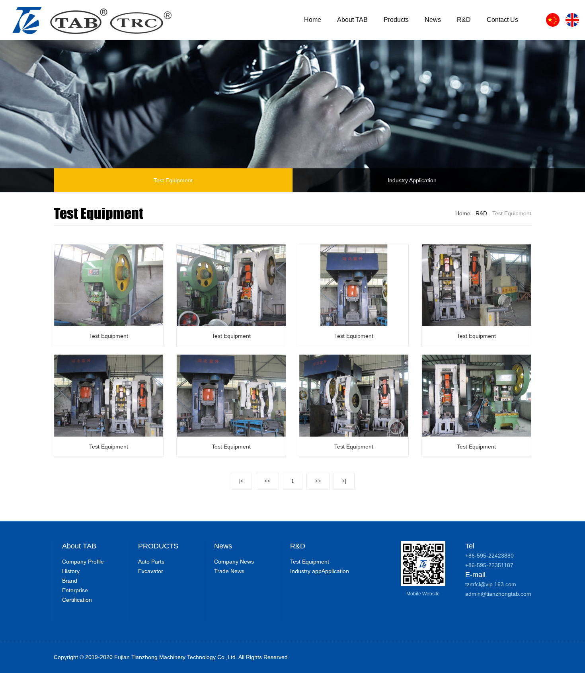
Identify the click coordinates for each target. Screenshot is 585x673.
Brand (69, 580)
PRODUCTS (158, 546)
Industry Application (412, 180)
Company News (234, 561)
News (433, 19)
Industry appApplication (319, 571)
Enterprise (75, 590)
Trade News (229, 571)
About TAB (352, 19)
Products (396, 19)
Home (312, 19)
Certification (77, 600)
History (71, 571)
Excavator (150, 571)
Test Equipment (173, 180)
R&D (464, 19)
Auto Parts (151, 561)
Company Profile (83, 561)
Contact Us (502, 19)
